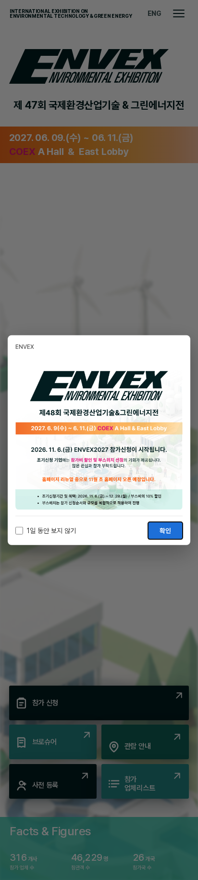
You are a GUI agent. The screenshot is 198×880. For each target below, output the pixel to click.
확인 (165, 531)
